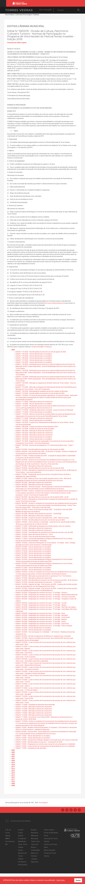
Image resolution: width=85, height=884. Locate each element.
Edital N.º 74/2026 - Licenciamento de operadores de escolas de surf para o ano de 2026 (44, 532)
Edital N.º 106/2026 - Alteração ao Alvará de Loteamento (34, 431)
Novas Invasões (49, 850)
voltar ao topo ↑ (75, 877)
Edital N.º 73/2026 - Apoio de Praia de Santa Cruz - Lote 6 (34, 534)
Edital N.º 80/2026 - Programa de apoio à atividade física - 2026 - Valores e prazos (42, 518)
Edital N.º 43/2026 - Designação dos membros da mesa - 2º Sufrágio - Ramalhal (42, 615)
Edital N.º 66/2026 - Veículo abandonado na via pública (33, 553)
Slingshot (45, 802)
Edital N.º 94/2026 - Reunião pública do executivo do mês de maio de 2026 (40, 468)
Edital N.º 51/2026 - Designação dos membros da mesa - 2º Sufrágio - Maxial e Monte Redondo (47, 594)
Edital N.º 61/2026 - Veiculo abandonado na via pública (33, 567)
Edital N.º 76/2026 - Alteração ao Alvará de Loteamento (34, 528)
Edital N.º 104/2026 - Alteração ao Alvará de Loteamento (34, 435)
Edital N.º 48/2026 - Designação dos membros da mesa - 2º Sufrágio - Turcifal (41, 603)
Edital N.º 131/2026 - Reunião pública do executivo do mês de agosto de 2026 (41, 352)
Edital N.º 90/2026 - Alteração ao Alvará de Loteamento (34, 482)
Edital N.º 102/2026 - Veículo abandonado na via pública (34, 439)
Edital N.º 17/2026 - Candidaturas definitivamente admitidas (35, 704)
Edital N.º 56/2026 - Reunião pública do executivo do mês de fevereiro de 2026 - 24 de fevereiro (47, 580)
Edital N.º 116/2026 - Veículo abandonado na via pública (34, 404)
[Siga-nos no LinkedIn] (75, 810)
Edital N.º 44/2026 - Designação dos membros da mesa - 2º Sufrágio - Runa (40, 613)
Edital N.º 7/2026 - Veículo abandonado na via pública (33, 736)
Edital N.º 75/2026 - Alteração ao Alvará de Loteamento (34, 530)
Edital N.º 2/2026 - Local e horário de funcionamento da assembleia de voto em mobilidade (45, 746)
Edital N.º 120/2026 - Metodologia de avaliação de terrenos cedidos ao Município (42, 391)
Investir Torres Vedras (21, 832)
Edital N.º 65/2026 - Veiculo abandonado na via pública (33, 555)
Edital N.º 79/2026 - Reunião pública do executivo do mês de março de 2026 (40, 520)
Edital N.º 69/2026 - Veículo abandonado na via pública (33, 547)
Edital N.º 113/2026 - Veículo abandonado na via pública (34, 412)
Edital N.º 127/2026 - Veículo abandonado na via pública (34, 360)
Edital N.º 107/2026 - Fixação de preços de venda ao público (35, 428)
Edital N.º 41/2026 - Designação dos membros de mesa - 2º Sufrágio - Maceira (41, 619)
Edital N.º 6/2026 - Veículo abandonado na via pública (33, 738)
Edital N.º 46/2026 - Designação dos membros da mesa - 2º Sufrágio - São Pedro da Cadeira (46, 607)
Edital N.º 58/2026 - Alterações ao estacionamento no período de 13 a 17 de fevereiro (43, 576)
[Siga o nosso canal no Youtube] (71, 810)
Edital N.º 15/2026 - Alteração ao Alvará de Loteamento (34, 709)
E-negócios (22, 838)
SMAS (7, 838)
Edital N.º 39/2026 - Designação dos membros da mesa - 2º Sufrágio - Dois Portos (42, 623)
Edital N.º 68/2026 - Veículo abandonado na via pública (33, 549)
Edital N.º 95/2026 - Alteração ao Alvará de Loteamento (34, 466)
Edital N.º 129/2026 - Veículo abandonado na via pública (34, 356)
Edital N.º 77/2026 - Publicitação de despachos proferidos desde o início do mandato (43, 526)
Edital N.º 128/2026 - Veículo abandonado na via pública (34, 358)
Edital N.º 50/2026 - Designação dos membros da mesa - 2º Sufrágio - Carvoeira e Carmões (45, 597)
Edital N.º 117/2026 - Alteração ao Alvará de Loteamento (34, 401)
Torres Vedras (19, 10)
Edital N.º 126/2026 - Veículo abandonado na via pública (34, 362)
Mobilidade (22, 841)
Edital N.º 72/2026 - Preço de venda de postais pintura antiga (35, 536)
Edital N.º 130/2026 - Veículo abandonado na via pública (34, 354)
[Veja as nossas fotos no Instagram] (67, 810)
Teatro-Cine (35, 841)
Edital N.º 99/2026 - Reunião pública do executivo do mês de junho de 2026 (40, 449)
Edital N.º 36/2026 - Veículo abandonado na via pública (33, 630)
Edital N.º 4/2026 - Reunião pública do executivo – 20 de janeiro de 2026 (39, 742)
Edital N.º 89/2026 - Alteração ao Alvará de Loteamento (34, 484)
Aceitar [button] (78, 880)
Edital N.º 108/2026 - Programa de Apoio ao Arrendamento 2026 (37, 426)
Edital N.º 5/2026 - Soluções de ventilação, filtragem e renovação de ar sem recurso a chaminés (47, 740)
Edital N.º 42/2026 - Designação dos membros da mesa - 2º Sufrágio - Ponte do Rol (43, 617)
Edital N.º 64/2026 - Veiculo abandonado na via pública (33, 557)
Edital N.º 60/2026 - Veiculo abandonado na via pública (33, 570)
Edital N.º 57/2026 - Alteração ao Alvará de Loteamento (34, 578)
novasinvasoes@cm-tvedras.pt (41, 347)
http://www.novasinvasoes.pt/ (53, 303)
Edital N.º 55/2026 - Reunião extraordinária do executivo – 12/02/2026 (38, 582)
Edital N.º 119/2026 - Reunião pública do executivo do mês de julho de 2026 (40, 393)
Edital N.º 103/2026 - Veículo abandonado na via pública (34, 437)
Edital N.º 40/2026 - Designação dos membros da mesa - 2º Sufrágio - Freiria (41, 621)
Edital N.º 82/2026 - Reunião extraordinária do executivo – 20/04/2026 (38, 513)
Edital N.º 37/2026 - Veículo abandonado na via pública (33, 628)
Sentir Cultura (49, 830)
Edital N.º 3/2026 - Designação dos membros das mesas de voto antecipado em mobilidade (45, 744)
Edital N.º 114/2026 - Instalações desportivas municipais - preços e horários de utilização (44, 410)
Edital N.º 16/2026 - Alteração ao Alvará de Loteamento (34, 706)
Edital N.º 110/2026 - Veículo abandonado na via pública (34, 420)
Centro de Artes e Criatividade (35, 847)
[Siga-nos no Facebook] (63, 810)
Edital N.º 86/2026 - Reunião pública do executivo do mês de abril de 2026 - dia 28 (42, 497)
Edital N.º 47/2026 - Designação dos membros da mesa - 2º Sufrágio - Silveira (41, 605)
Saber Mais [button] (60, 880)
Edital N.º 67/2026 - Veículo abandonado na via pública (33, 551)
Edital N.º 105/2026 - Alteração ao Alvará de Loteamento (34, 433)
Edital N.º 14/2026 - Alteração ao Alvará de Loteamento (34, 711)
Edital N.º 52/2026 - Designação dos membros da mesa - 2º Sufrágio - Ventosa (41, 592)
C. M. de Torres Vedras (8, 832)
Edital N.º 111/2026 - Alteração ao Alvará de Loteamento (34, 418)
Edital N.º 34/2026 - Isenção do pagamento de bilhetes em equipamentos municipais (43, 636)
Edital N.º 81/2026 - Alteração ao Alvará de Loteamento (34, 516)
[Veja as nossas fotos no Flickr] (79, 810)
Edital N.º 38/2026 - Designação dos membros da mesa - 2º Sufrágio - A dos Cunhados (44, 626)
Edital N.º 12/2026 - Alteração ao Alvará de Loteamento (34, 715)
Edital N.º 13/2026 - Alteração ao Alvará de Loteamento (34, 713)
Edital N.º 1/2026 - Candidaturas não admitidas (31, 748)
